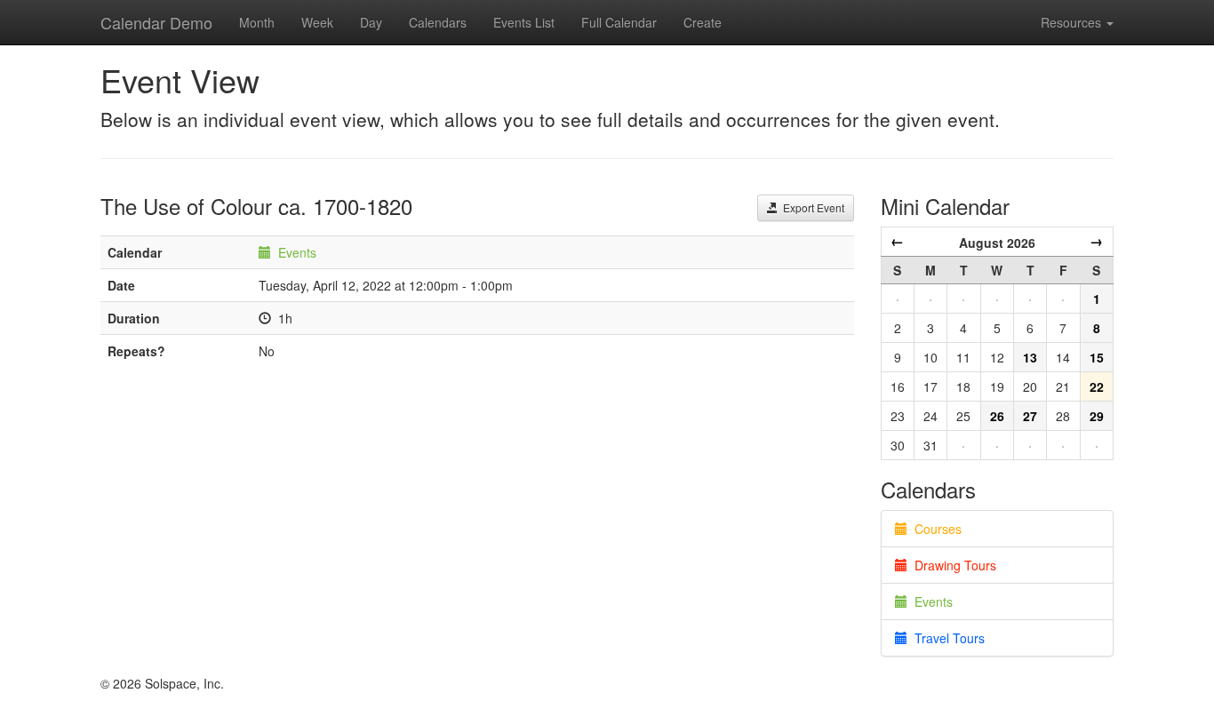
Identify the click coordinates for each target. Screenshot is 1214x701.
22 (1097, 386)
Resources (1073, 22)
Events (297, 252)
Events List (524, 22)
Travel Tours (946, 638)
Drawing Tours (951, 565)
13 (1030, 357)
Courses (934, 529)
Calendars (438, 22)
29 (1097, 416)
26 (997, 416)
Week (317, 22)
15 (1097, 357)
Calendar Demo (156, 22)
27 (1030, 416)
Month (257, 22)
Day (371, 22)
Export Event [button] (811, 207)
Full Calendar (619, 22)
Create (702, 22)
